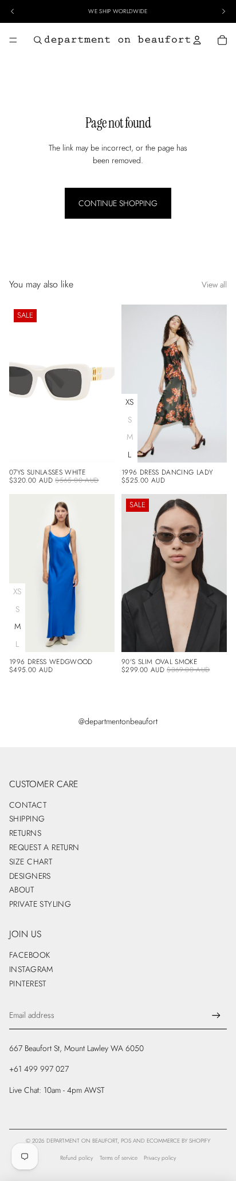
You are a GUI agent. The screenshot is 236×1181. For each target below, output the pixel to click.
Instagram (31, 969)
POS (126, 1140)
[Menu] (13, 40)
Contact (27, 805)
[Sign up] (216, 1015)
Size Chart (30, 861)
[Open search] (37, 40)
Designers (30, 876)
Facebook (29, 955)
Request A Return (44, 847)
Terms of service (118, 1158)
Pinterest (27, 983)
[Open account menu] (197, 40)
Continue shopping (118, 203)
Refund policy (76, 1158)
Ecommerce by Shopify (178, 1140)
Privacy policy (160, 1158)
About (21, 889)
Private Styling (40, 904)
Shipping (27, 818)
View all (214, 284)
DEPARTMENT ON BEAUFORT (81, 1140)
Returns (25, 833)
